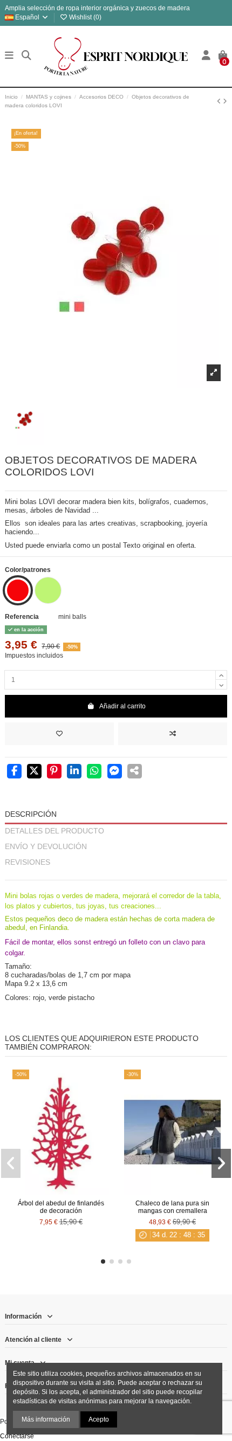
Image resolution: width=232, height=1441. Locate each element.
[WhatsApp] (94, 772)
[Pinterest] (54, 772)
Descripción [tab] (31, 814)
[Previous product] (220, 101)
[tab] (116, 875)
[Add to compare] (172, 733)
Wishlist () (84, 17)
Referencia (22, 616)
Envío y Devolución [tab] (46, 847)
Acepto (98, 1419)
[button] (103, 1261)
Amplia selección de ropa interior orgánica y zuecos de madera (97, 8)
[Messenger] (114, 772)
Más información (46, 1419)
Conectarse (17, 1436)
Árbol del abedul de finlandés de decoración (61, 1207)
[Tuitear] (34, 772)
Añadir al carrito (122, 706)
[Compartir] (14, 772)
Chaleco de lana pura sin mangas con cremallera (172, 1207)
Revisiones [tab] (27, 862)
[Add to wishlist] (59, 733)
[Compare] (60, 1191)
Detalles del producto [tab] (54, 831)
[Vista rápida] (73, 1191)
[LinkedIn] (74, 772)
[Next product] (225, 101)
